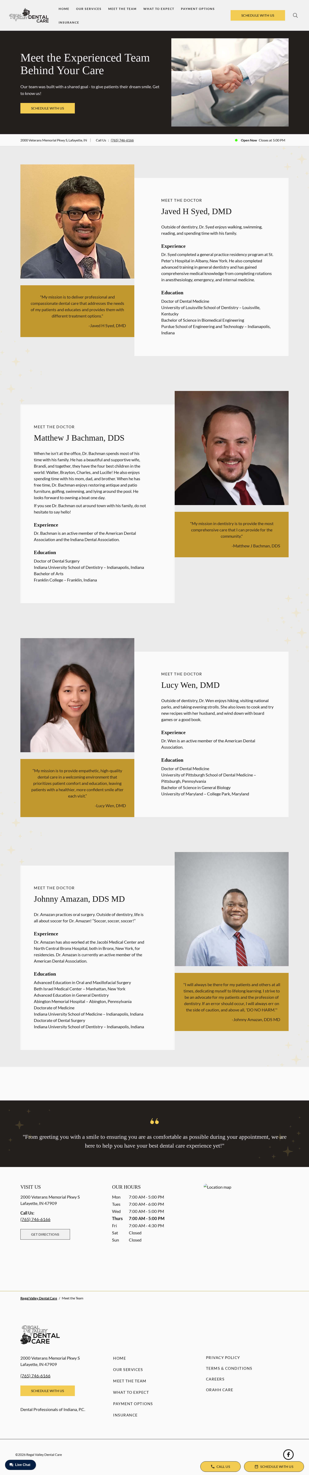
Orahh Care (219, 1389)
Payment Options (198, 9)
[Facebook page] (288, 1454)
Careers (215, 1379)
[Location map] (246, 1229)
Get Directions (45, 1234)
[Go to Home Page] (29, 15)
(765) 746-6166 (122, 140)
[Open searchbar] (295, 15)
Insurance (69, 22)
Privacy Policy (223, 1357)
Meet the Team (122, 9)
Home (64, 9)
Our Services (89, 9)
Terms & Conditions (229, 1368)
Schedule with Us (257, 15)
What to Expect (158, 9)
